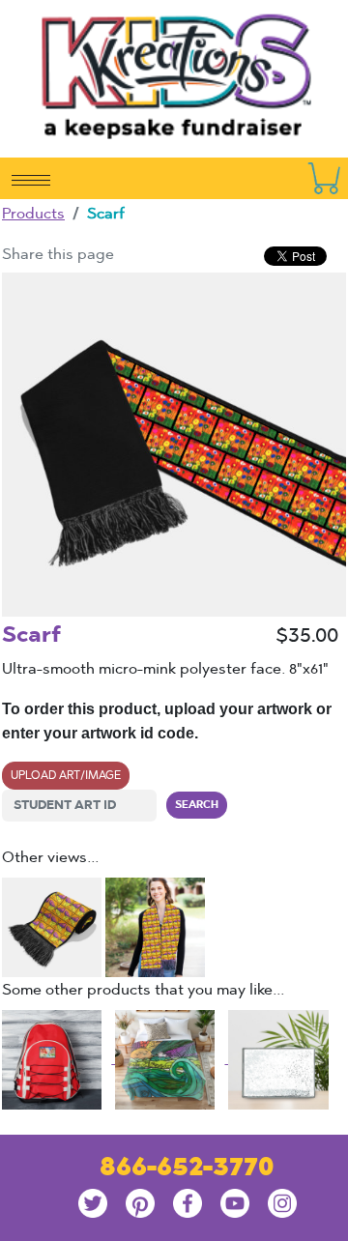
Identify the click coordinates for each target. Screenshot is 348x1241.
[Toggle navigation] (31, 178)
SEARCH (196, 804)
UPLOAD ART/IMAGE (66, 775)
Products (33, 213)
